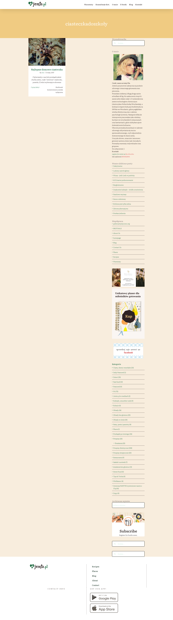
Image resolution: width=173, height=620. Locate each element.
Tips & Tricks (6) (119, 476)
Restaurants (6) (118, 457)
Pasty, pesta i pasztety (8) (122, 424)
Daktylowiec (117, 166)
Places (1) (116, 429)
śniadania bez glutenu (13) (122, 467)
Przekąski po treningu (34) (122, 434)
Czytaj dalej (35, 87)
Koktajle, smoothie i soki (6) (123, 401)
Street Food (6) (118, 471)
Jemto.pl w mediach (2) (121, 396)
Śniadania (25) (120, 443)
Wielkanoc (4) (118, 481)
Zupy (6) (116, 493)
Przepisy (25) (117, 438)
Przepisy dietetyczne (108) (122, 448)
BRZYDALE (117, 228)
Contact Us (117, 247)
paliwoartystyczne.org (121, 223)
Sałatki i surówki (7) (120, 462)
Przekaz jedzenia (119, 213)
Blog (114, 242)
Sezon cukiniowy (119, 199)
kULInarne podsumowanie (123, 180)
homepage (117, 238)
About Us (116, 233)
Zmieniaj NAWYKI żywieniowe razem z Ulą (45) (127, 487)
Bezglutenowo (118, 185)
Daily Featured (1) (119, 372)
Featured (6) (117, 386)
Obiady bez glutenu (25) (121, 415)
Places (115, 252)
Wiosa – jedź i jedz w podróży (124, 175)
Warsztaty (117, 261)
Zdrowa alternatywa (120, 208)
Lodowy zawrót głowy (121, 170)
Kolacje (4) (117, 405)
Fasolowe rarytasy (119, 194)
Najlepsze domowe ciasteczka (47, 50)
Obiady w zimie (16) (120, 419)
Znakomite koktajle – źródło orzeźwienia (128, 189)
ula (43, 72)
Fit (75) (115, 391)
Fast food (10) (118, 382)
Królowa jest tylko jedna (122, 204)
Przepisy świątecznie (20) (122, 453)
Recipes (116, 257)
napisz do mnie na (123, 154)
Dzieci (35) (117, 377)
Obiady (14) (117, 410)
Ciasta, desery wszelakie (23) (123, 367)
